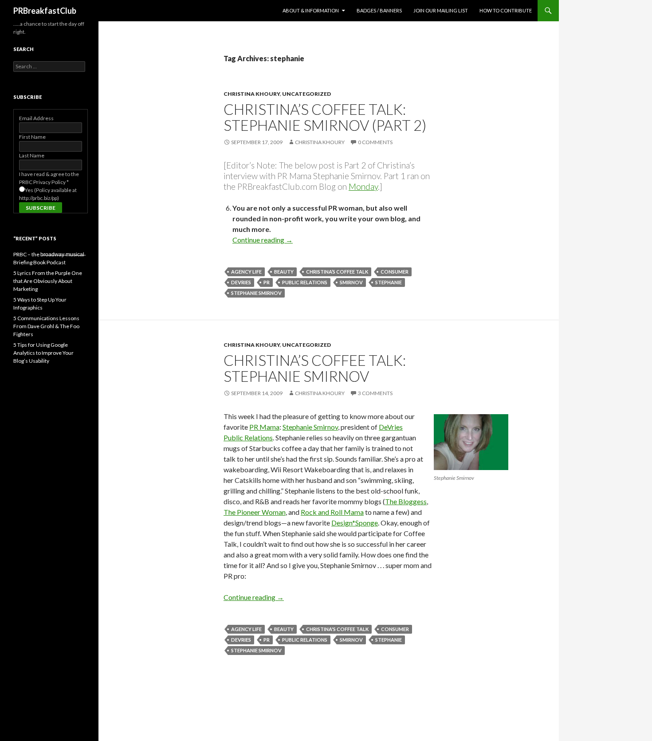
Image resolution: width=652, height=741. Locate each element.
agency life (246, 271)
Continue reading (262, 239)
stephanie (388, 282)
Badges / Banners (379, 10)
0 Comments (375, 142)
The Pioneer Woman (255, 512)
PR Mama (264, 427)
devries (241, 282)
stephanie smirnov (256, 293)
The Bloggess (406, 501)
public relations (304, 282)
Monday (363, 186)
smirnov (351, 282)
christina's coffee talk (337, 629)
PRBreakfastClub (44, 11)
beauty (284, 271)
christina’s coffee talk (337, 271)
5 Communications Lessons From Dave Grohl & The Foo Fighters (46, 326)
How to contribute (505, 10)
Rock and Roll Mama (332, 512)
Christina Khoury (252, 93)
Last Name (31, 155)
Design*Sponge (354, 522)
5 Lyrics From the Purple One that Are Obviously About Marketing (47, 281)
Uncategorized (306, 93)
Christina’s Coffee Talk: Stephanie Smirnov (315, 368)
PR (266, 282)
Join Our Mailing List (440, 10)
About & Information (311, 10)
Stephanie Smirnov (310, 427)
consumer (394, 271)
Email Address (36, 118)
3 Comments (375, 393)
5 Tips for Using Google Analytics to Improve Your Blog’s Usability (43, 352)
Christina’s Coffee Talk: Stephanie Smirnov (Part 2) (325, 117)
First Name (32, 136)
